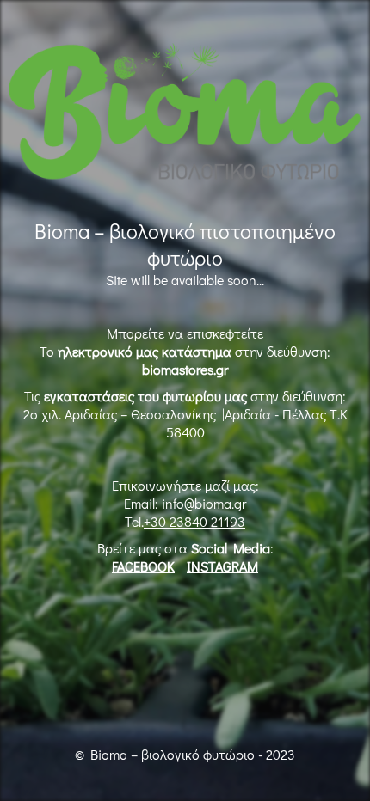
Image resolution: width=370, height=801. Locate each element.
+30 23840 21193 (194, 521)
